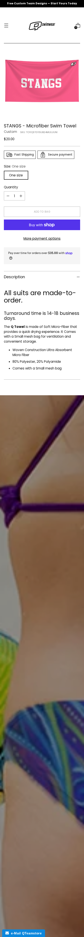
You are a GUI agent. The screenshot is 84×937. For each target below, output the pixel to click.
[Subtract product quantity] (8, 196)
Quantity (11, 187)
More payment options (42, 238)
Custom (10, 131)
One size (16, 175)
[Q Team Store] (42, 25)
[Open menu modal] (6, 25)
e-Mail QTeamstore (25, 933)
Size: (15, 166)
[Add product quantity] (21, 196)
